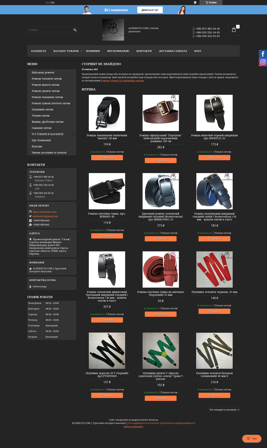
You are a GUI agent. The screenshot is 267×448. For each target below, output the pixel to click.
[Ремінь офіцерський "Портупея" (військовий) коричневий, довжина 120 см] (160, 113)
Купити (108, 157)
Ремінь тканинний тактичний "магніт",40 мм (107, 137)
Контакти (144, 51)
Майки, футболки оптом (47, 121)
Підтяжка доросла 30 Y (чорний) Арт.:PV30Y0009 (107, 375)
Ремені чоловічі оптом (47, 78)
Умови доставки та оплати (49, 152)
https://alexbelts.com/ (45, 211)
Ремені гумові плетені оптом (51, 103)
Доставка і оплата (173, 51)
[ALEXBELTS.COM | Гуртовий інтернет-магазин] (113, 30)
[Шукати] (75, 30)
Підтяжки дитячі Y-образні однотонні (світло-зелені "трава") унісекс (161, 376)
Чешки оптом (41, 115)
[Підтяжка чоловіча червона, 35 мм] (214, 269)
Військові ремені (43, 72)
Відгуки (37, 146)
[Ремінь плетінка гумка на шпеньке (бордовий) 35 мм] (160, 269)
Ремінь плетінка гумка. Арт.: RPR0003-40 (107, 215)
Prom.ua (153, 419)
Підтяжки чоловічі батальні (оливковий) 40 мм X (214, 375)
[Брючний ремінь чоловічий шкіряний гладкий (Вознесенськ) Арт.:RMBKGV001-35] (160, 191)
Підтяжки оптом (42, 109)
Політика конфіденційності (178, 423)
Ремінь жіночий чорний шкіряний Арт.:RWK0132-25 (214, 137)
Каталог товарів (66, 51)
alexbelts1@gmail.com (45, 216)
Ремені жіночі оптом (45, 84)
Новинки (93, 51)
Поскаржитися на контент (143, 423)
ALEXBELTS (38, 51)
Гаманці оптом (41, 128)
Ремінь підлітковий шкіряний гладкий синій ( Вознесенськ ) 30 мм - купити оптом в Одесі (214, 216)
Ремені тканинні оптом (47, 97)
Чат (254, 438)
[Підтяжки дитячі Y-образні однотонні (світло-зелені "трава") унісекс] (160, 351)
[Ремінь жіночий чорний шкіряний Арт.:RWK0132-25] (214, 113)
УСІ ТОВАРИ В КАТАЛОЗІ (47, 134)
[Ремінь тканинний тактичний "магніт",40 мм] (107, 113)
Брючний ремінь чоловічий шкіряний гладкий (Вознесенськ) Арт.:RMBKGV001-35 (161, 216)
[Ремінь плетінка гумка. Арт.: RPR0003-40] (107, 191)
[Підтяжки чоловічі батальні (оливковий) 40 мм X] (214, 351)
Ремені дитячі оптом (46, 91)
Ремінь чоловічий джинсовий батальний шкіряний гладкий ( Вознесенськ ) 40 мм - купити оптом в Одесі (107, 296)
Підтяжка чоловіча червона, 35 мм (214, 292)
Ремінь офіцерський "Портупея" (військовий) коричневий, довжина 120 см (160, 138)
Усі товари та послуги (223, 409)
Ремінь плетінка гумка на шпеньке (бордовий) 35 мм (160, 293)
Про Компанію (118, 51)
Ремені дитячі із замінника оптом (122, 80)
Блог (197, 51)
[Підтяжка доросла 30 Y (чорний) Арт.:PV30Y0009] (107, 351)
